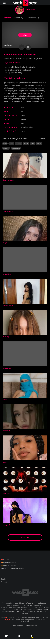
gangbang (16, 148)
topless (38, 88)
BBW (39, 143)
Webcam (7, 18)
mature (6, 148)
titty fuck (22, 93)
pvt (15, 91)
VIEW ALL (43, 138)
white (29, 96)
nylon (23, 101)
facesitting (34, 99)
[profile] (31, 636)
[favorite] (6, 636)
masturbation (25, 83)
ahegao (10, 91)
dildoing (24, 85)
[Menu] (4, 2)
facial (10, 99)
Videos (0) (18, 18)
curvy (42, 99)
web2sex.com (18, 626)
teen (5, 99)
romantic (35, 101)
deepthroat (13, 88)
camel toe (38, 93)
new (5, 143)
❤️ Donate (5, 559)
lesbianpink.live (31, 626)
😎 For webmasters (8, 565)
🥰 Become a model (8, 562)
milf (27, 99)
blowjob (35, 83)
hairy (42, 101)
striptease (16, 85)
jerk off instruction (18, 96)
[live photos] (19, 636)
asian (34, 96)
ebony (18, 143)
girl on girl (8, 83)
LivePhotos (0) (33, 18)
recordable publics (26, 88)
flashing (32, 91)
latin (26, 91)
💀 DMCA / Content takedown (12, 568)
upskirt (40, 96)
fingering (16, 83)
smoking (7, 96)
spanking (7, 85)
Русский (4, 582)
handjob (21, 91)
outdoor (17, 101)
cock (11, 101)
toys (23, 99)
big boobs (40, 91)
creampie (17, 99)
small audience (34, 85)
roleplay (30, 93)
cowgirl (15, 93)
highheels (8, 93)
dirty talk (42, 83)
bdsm (6, 101)
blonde (28, 101)
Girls (22, 107)
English (4, 579)
